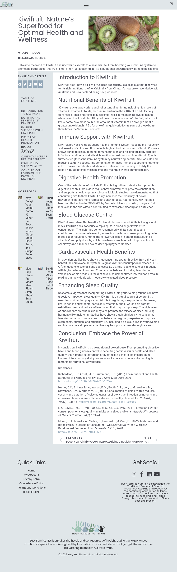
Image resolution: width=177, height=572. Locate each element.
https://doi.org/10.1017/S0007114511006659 (107, 401)
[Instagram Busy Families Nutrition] (134, 474)
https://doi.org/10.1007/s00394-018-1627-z (85, 381)
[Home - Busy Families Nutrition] (6, 4)
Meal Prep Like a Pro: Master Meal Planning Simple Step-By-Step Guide (30, 285)
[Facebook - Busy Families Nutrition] (141, 474)
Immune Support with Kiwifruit (32, 130)
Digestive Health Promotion (30, 140)
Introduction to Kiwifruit (32, 112)
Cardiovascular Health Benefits (34, 158)
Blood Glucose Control (28, 150)
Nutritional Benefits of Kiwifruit (30, 120)
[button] (20, 84)
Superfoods (30, 53)
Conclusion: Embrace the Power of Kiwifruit (31, 174)
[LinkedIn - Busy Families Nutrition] (149, 474)
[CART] (171, 3)
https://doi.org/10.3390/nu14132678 (81, 432)
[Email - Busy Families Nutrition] (157, 474)
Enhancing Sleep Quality (31, 165)
